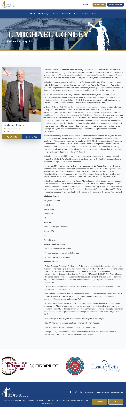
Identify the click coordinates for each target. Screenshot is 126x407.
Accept (99, 402)
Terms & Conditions (102, 392)
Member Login (99, 5)
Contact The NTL (117, 392)
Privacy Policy (89, 392)
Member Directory (115, 5)
